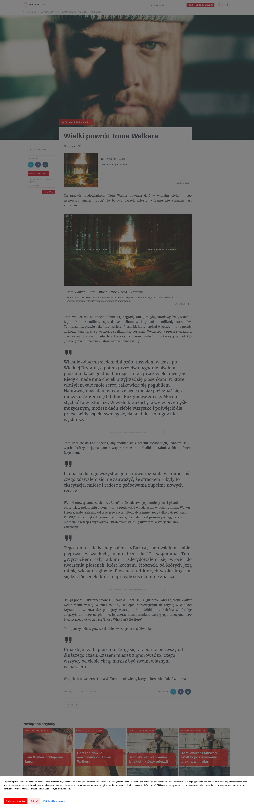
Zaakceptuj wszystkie (15, 801)
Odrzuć (34, 801)
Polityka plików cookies (54, 801)
